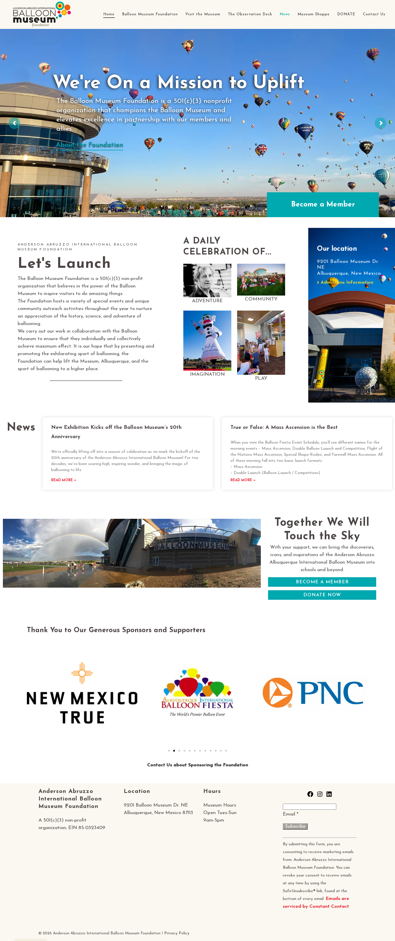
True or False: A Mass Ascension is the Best (284, 427)
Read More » (63, 480)
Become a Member (323, 204)
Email (290, 814)
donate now (322, 595)
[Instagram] (319, 796)
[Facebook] (310, 796)
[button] (31, 692)
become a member (322, 582)
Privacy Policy (176, 933)
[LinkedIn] (329, 796)
